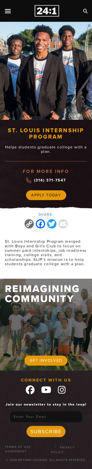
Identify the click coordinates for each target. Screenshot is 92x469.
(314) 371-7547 (50, 180)
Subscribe (46, 431)
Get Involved (46, 360)
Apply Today (46, 195)
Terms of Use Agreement (18, 449)
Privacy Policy (63, 449)
